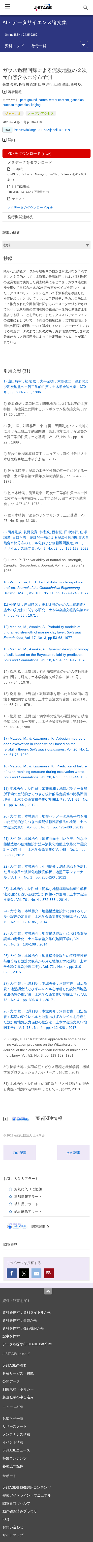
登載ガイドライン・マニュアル (26, 1495)
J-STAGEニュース (16, 1450)
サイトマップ (12, 1535)
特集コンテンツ (14, 1458)
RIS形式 (17, 169)
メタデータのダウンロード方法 (30, 207)
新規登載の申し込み (18, 1397)
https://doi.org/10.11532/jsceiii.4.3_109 (42, 129)
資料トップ (14, 45)
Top (48, 1291)
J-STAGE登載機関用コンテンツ (26, 1487)
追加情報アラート (28, 1196)
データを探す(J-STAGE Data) (25, 1344)
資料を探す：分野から (19, 1320)
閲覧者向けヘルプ (16, 1503)
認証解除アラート (28, 1211)
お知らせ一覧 (12, 1418)
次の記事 (73, 1152)
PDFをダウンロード (29, 153)
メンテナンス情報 (16, 1434)
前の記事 (20, 1152)
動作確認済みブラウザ (19, 1511)
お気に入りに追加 (28, 1189)
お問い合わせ (12, 1527)
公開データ (11, 1381)
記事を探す (11, 1336)
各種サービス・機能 (18, 1373)
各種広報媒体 (12, 1466)
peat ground (28, 99)
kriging (35, 104)
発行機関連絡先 (20, 216)
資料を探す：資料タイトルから (26, 1312)
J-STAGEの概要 (14, 1365)
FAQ (5, 1519)
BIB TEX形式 (20, 186)
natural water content (53, 99)
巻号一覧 (38, 45)
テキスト (18, 198)
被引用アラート (26, 1203)
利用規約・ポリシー (18, 1389)
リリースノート (14, 1426)
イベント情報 (12, 1442)
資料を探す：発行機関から (23, 1328)
